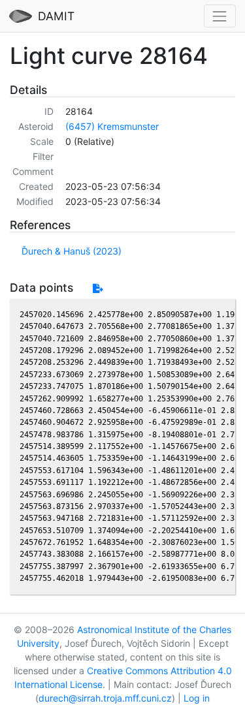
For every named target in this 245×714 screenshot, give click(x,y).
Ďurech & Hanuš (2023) (72, 250)
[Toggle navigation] (220, 16)
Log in (197, 698)
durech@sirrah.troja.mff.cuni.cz (105, 698)
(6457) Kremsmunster (112, 126)
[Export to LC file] (97, 288)
